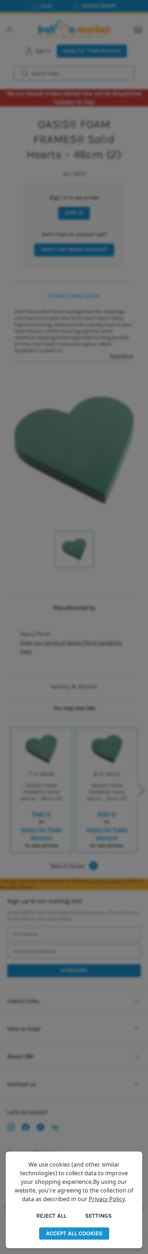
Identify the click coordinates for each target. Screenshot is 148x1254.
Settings (98, 1215)
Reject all (51, 1215)
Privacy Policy (107, 1199)
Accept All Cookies (74, 1233)
